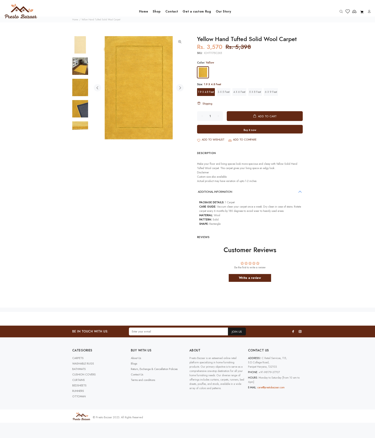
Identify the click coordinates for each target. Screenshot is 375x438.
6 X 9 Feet (271, 92)
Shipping (207, 104)
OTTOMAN (79, 396)
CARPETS (78, 358)
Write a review (250, 278)
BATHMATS (79, 369)
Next (180, 87)
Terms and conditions (143, 380)
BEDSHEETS (79, 385)
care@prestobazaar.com (271, 387)
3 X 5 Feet (223, 92)
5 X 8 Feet (255, 92)
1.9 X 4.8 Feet (206, 92)
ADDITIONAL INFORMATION (215, 192)
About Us (136, 358)
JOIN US (237, 332)
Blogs (134, 363)
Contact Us (137, 374)
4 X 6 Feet (239, 92)
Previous (97, 87)
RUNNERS (78, 391)
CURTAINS (78, 380)
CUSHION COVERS (84, 374)
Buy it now (250, 130)
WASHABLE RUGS (83, 363)
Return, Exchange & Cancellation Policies (154, 369)
